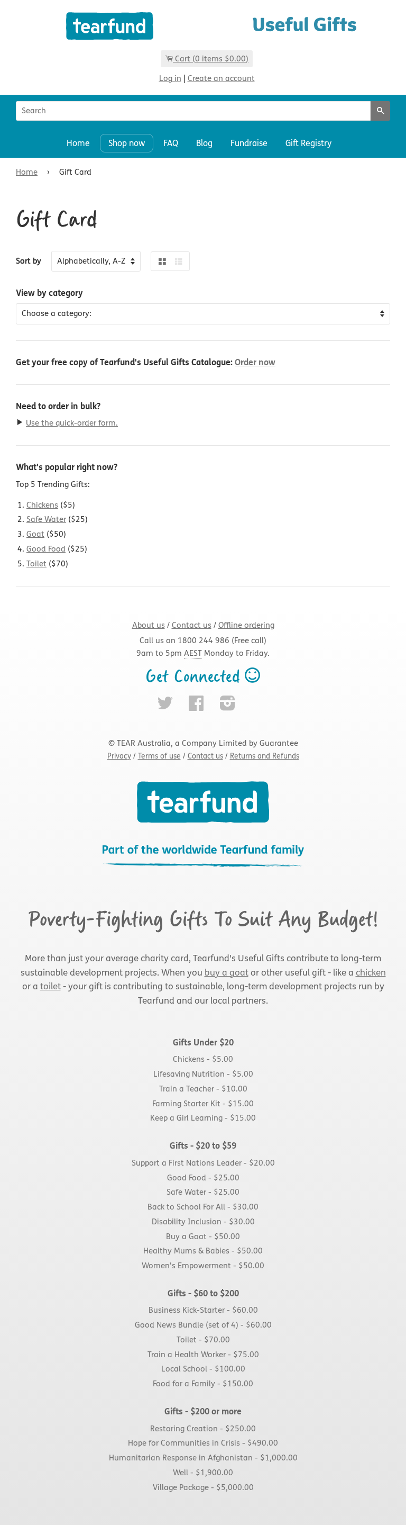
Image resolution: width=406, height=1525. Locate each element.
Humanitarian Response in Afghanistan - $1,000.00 (203, 1458)
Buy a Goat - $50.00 (203, 1236)
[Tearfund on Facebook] (196, 706)
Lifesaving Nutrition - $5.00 (203, 1074)
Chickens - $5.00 (203, 1059)
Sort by (28, 261)
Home (78, 143)
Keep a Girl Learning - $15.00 (203, 1118)
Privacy (119, 756)
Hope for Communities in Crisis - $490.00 (203, 1443)
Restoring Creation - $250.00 (203, 1428)
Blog (204, 143)
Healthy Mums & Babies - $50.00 (203, 1251)
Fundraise (248, 143)
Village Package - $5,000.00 (203, 1487)
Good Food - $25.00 (203, 1177)
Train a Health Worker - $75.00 (203, 1354)
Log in (170, 78)
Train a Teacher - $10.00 (203, 1089)
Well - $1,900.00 (203, 1472)
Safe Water (46, 519)
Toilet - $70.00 (203, 1339)
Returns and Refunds (264, 756)
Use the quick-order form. (72, 423)
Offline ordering (246, 625)
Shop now (126, 143)
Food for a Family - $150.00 (203, 1383)
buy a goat (226, 973)
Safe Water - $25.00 (203, 1192)
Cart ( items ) (211, 59)
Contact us (191, 625)
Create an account (221, 78)
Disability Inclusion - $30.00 (203, 1221)
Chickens (42, 505)
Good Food (46, 549)
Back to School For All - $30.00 (203, 1207)
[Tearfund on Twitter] (165, 706)
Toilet (36, 564)
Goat (35, 534)
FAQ (170, 143)
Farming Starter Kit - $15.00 (203, 1103)
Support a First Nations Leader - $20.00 (203, 1163)
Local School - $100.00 (203, 1369)
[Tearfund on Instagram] (227, 706)
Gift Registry (308, 143)
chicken (371, 973)
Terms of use (159, 756)
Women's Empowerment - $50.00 (203, 1265)
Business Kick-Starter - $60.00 (203, 1310)
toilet (50, 986)
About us (148, 625)
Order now (255, 362)
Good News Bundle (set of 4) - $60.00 (203, 1325)
